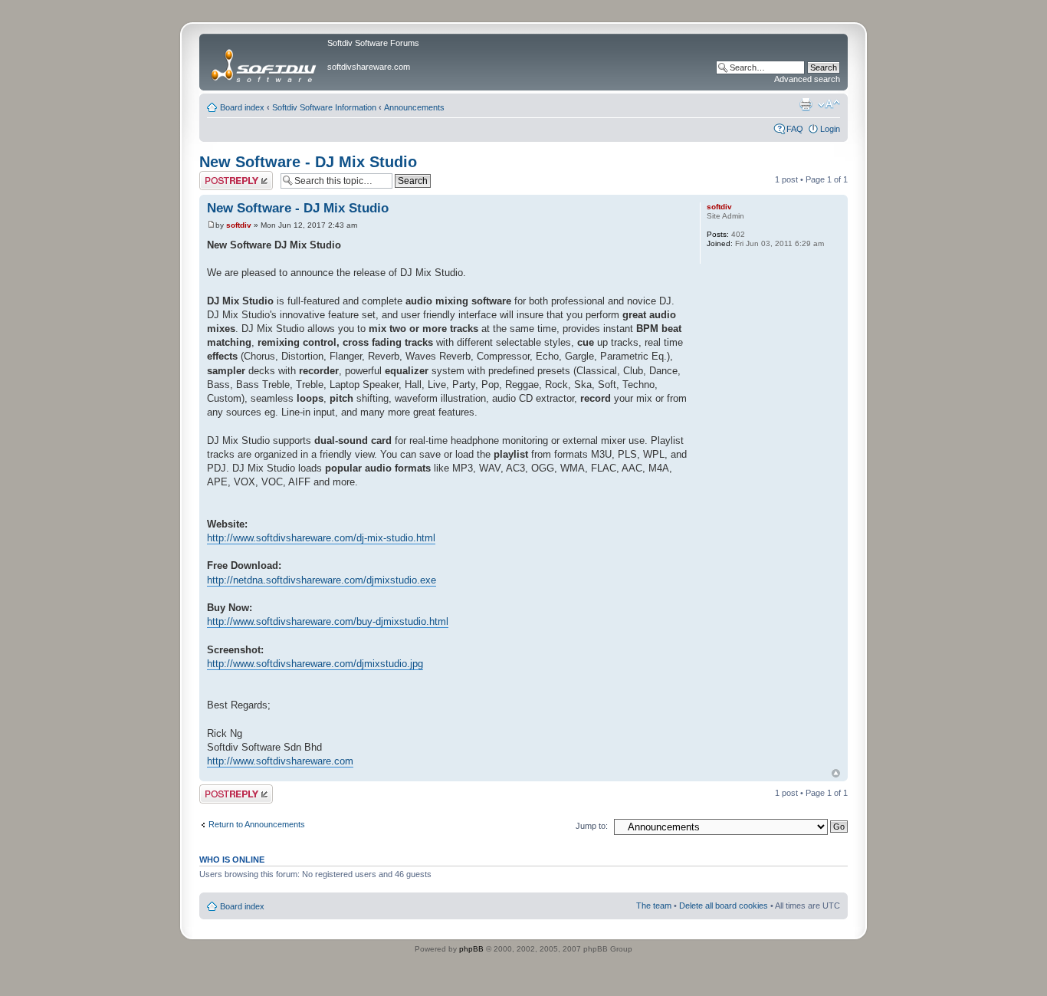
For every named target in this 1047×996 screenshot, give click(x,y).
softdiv (238, 225)
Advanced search (807, 79)
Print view (805, 104)
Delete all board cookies (723, 905)
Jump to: (592, 825)
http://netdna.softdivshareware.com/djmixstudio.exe (321, 580)
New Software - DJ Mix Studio (308, 161)
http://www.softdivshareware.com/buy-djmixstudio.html (327, 621)
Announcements (414, 107)
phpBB (471, 949)
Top (836, 773)
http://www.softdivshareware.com (280, 761)
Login (830, 128)
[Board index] (265, 62)
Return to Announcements (256, 824)
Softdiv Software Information (324, 107)
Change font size (829, 104)
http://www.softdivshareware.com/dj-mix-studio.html (321, 538)
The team (653, 905)
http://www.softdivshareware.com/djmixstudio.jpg (315, 663)
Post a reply (221, 175)
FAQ (794, 128)
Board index (242, 107)
